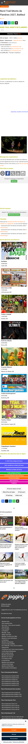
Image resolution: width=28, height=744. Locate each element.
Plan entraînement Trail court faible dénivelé (12, 716)
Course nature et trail (14, 488)
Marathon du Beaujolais (7, 642)
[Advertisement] (14, 65)
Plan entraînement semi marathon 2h (11, 692)
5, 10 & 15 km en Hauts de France (14, 461)
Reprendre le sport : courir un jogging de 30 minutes (6, 565)
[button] (25, 721)
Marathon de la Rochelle (8, 655)
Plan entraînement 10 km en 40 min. (11, 709)
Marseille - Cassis (6, 632)
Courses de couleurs (14, 478)
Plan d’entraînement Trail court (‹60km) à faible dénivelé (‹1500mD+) (21, 582)
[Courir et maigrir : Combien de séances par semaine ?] (21, 521)
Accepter (14, 730)
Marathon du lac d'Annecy (8, 662)
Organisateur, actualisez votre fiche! (18, 111)
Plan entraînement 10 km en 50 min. (11, 705)
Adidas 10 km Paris (6, 634)
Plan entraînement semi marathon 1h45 (11, 694)
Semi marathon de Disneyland (9, 668)
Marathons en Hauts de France (14, 469)
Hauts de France (17, 40)
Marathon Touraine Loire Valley (9, 636)
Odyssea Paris (5, 647)
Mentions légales (5, 606)
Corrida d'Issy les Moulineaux (9, 651)
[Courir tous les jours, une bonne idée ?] (6, 574)
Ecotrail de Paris (6, 660)
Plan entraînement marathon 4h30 (10, 676)
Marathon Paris (5, 621)
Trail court (22, 492)
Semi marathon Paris (7, 623)
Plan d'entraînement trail (15, 46)
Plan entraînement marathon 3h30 (10, 683)
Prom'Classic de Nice (7, 658)
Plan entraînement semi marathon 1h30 (11, 696)
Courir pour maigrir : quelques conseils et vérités (20, 565)
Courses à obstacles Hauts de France (14, 475)
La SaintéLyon (5, 640)
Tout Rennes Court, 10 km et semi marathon (12, 649)
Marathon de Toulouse (7, 656)
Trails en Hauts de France (14, 473)
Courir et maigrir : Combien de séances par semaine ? (21, 529)
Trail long (9, 495)
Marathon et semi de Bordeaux (9, 638)
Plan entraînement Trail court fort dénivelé (12, 718)
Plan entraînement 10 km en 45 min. (11, 707)
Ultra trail (19, 495)
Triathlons (14, 483)
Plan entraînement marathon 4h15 (10, 677)
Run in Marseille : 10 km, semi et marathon (12, 645)
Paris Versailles (5, 629)
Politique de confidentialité (18, 742)
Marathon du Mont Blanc (8, 666)
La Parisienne (5, 630)
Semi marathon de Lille (7, 653)
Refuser (14, 734)
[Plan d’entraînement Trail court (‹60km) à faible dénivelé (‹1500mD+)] (21, 574)
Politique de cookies (7, 742)
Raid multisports (14, 480)
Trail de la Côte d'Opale (7, 664)
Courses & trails (4, 6)
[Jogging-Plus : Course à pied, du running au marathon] (10, 2)
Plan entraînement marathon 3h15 (10, 685)
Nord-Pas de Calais (9, 492)
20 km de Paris (5, 627)
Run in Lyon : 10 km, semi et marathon (11, 625)
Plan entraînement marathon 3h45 (10, 681)
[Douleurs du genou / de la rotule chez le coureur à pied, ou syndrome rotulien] (21, 538)
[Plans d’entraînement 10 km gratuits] (6, 521)
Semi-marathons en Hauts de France (14, 465)
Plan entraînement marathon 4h (10, 679)
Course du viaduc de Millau (8, 643)
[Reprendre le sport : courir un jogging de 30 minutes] (6, 557)
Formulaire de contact (6, 613)
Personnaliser (14, 738)
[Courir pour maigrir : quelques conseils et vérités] (21, 557)
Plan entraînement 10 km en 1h (9, 703)
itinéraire (20, 38)
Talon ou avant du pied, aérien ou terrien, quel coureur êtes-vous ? (6, 546)
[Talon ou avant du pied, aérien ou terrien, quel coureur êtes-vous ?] (6, 538)
